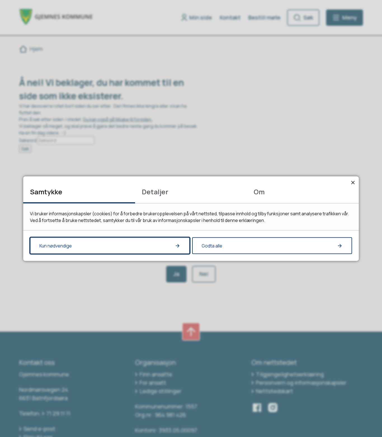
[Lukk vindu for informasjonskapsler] (353, 182)
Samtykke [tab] (46, 191)
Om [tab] (259, 191)
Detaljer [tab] (155, 191)
